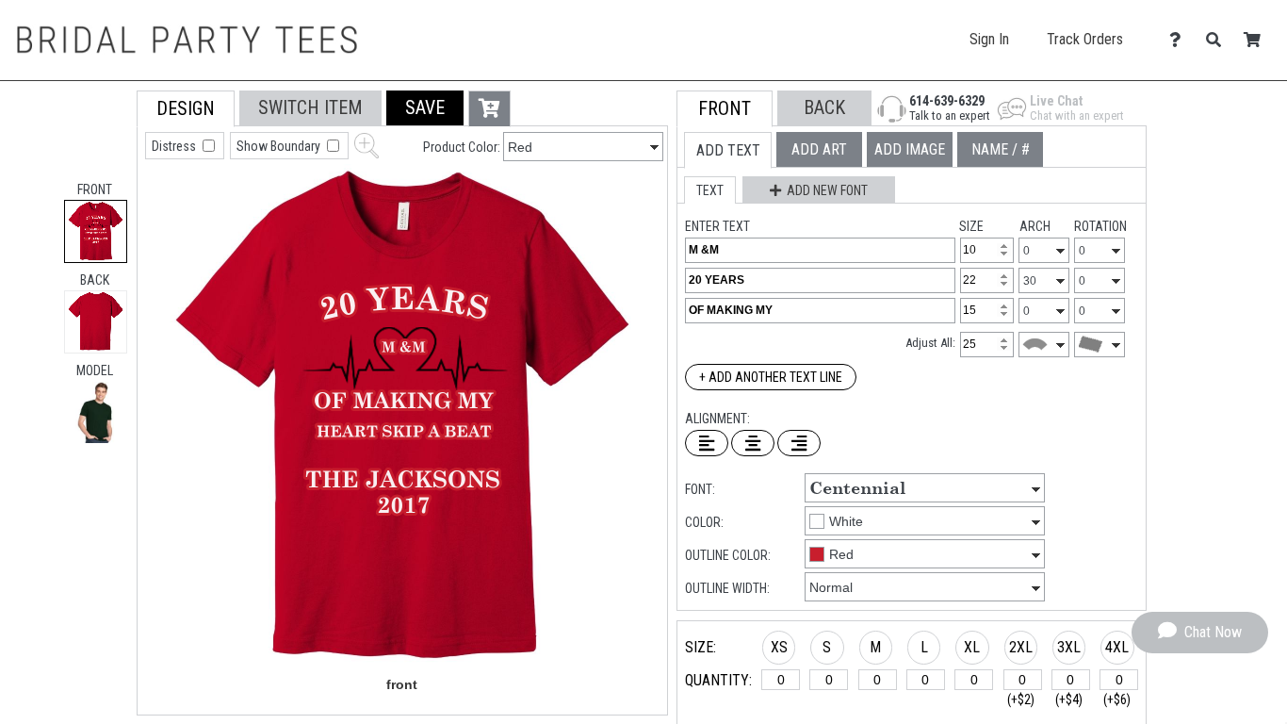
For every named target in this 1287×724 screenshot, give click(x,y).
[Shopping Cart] (1257, 40)
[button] (95, 412)
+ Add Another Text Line (770, 377)
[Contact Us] (1180, 40)
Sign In (989, 39)
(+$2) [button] (1020, 699)
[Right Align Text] (799, 443)
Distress (175, 146)
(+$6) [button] (1117, 699)
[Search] (1218, 40)
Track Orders (1085, 39)
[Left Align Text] (706, 443)
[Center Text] (752, 443)
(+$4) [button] (1069, 699)
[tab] (95, 231)
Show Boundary (279, 146)
